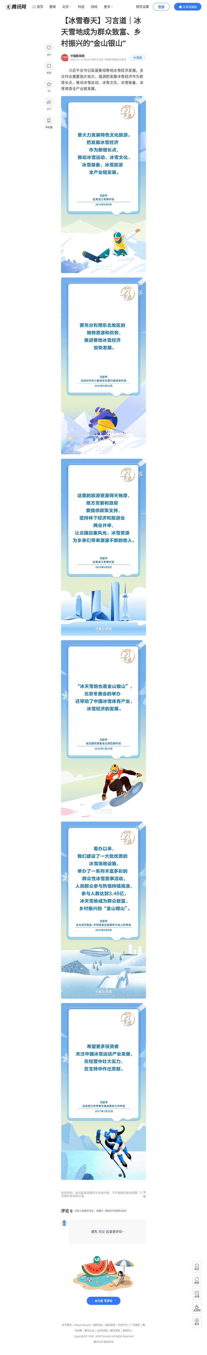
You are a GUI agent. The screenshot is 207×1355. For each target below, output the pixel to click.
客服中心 (127, 1330)
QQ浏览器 (102, 1330)
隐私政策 (110, 1325)
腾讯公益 (89, 1330)
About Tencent (82, 1325)
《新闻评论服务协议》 (116, 1211)
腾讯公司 (98, 1342)
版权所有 (109, 1342)
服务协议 (98, 1325)
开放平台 (123, 1325)
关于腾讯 (67, 1325)
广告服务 (135, 1325)
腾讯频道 (115, 1330)
